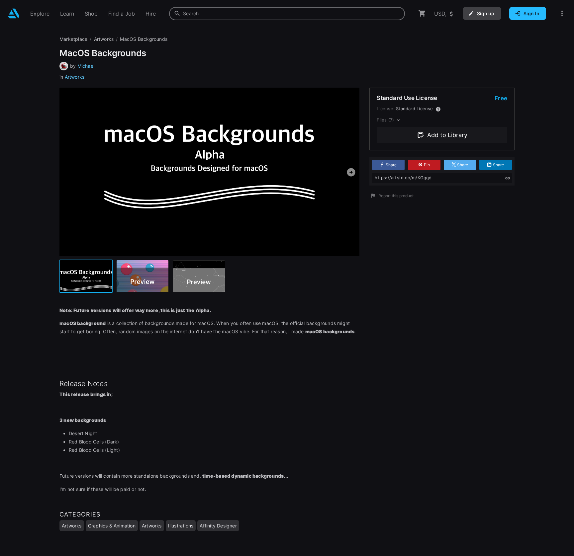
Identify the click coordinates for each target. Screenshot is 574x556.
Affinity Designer (218, 525)
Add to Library (447, 134)
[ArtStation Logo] (14, 13)
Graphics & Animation (112, 525)
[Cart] (422, 13)
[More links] (562, 13)
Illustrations (181, 525)
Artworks (75, 77)
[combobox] (287, 13)
